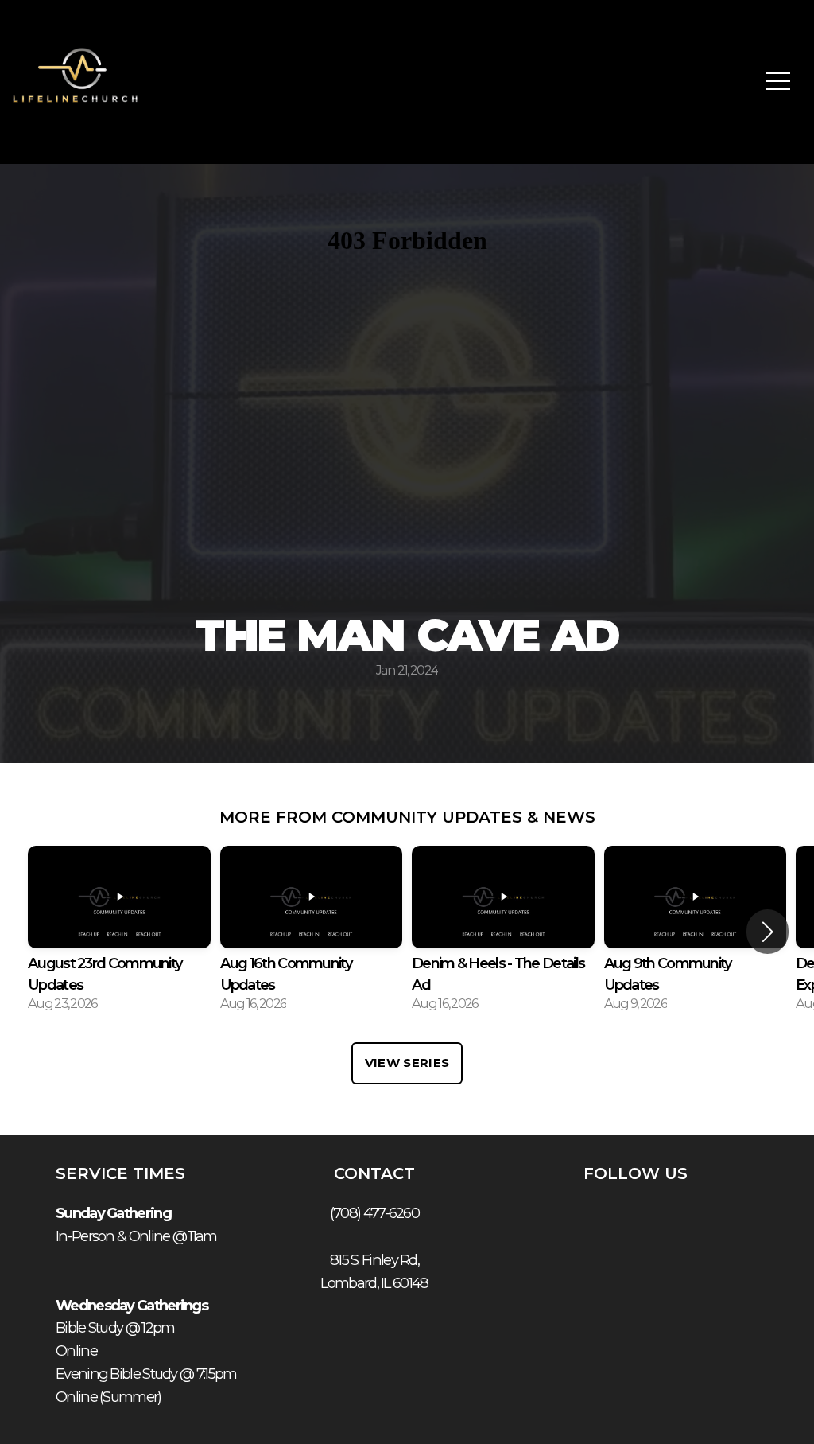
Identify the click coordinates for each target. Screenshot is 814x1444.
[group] (119, 932)
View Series (407, 1062)
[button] (767, 931)
